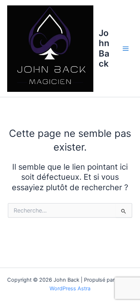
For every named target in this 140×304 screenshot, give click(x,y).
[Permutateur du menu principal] (125, 48)
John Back (104, 48)
